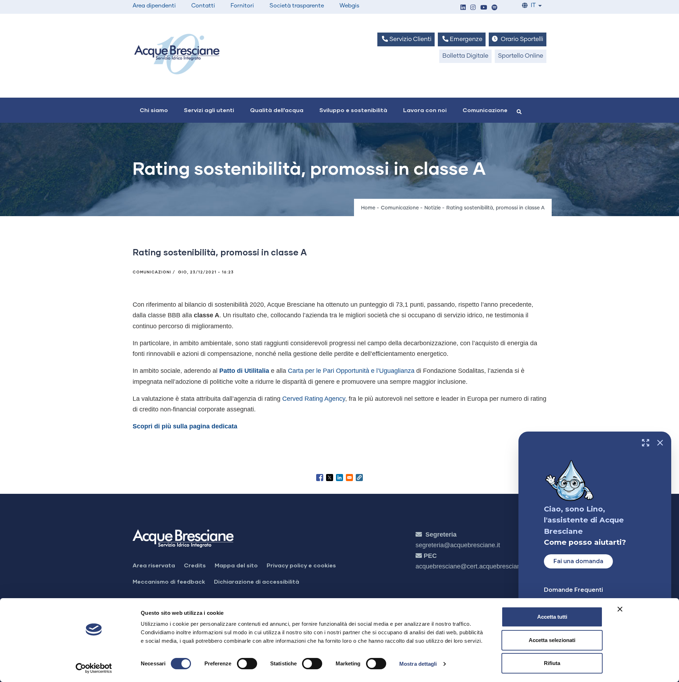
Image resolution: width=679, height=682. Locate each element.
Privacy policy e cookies (301, 565)
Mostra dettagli (418, 664)
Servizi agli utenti (209, 109)
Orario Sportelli (521, 39)
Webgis (349, 5)
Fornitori (242, 5)
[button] (463, 8)
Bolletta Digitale (465, 56)
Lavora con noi (425, 109)
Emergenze (465, 39)
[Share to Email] (349, 477)
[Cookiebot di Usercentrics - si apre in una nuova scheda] (94, 668)
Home (368, 208)
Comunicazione (485, 109)
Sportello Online (520, 56)
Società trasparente (296, 5)
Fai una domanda (578, 561)
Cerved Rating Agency (313, 398)
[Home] (177, 54)
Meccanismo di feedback (169, 581)
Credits (195, 565)
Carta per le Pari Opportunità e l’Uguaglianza (351, 370)
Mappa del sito (236, 565)
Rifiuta (552, 663)
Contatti (203, 5)
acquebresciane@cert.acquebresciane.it (472, 566)
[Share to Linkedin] (339, 477)
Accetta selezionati (552, 640)
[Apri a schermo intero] (645, 442)
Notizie (432, 208)
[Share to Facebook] (319, 477)
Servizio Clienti (409, 39)
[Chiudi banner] (619, 609)
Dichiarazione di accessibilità (256, 581)
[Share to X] (329, 477)
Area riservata (154, 565)
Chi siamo (154, 109)
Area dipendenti (154, 5)
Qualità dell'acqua (276, 109)
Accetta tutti (552, 617)
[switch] (247, 663)
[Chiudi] (660, 442)
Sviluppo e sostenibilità (353, 109)
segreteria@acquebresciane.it (458, 545)
